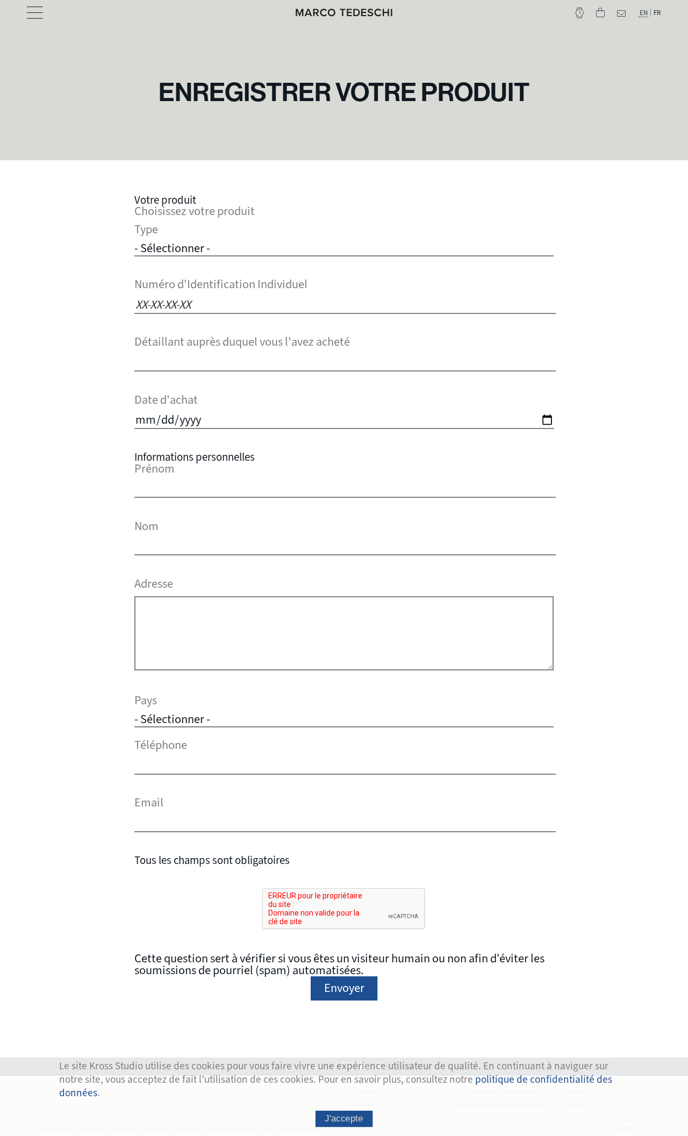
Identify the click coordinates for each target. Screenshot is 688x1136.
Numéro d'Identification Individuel (220, 284)
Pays (145, 700)
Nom (146, 526)
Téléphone (160, 745)
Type (146, 229)
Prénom (154, 469)
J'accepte (344, 1118)
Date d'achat (166, 400)
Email (148, 803)
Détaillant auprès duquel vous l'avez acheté (242, 342)
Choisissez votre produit (194, 211)
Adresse (153, 584)
